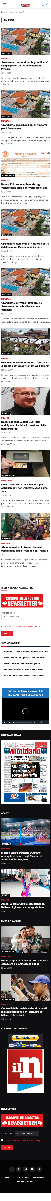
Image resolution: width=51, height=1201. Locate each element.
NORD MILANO (6, 539)
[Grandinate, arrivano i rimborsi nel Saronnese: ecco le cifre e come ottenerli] (25, 282)
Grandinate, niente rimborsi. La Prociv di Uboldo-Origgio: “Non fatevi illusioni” (25, 364)
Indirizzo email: (8, 1133)
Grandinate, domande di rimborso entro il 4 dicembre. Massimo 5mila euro (25, 245)
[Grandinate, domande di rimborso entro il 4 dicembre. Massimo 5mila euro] (25, 222)
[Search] (47, 4)
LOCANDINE (26, 1177)
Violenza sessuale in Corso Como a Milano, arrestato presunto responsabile (24, 671)
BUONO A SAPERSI (8, 176)
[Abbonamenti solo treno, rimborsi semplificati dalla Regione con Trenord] (25, 526)
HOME (7, 1177)
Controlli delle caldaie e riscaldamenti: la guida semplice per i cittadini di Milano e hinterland (24, 1011)
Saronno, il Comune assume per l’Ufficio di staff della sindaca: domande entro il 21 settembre (26, 653)
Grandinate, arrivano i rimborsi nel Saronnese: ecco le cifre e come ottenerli (21, 306)
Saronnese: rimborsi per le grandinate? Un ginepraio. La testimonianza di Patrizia (25, 65)
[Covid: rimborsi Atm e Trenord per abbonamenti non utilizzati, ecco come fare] (25, 463)
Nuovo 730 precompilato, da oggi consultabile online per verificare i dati (24, 186)
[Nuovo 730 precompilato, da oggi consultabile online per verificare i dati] (25, 163)
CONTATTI (21, 1181)
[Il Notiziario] (25, 4)
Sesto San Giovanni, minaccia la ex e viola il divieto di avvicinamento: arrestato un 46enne (25, 677)
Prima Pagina (6, 54)
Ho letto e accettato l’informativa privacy (22, 626)
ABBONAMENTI (38, 1177)
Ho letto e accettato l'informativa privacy (22, 1140)
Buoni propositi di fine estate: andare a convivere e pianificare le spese (25, 962)
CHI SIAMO (16, 1177)
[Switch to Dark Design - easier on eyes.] (43, 4)
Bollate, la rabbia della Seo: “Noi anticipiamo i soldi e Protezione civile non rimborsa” (23, 425)
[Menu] (4, 4)
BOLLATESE (5, 413)
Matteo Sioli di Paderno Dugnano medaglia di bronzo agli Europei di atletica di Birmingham (21, 856)
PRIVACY (30, 1181)
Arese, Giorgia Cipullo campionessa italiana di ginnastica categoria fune (22, 905)
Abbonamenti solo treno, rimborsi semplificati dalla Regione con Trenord (24, 549)
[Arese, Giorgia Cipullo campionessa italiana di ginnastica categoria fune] (25, 883)
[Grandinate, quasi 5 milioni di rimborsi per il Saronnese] (25, 104)
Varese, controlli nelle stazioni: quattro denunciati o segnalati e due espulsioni (22, 665)
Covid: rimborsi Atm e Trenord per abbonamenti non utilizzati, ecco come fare (24, 488)
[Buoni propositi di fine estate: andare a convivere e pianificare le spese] (25, 939)
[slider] (23, 722)
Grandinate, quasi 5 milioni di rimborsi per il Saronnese (24, 127)
